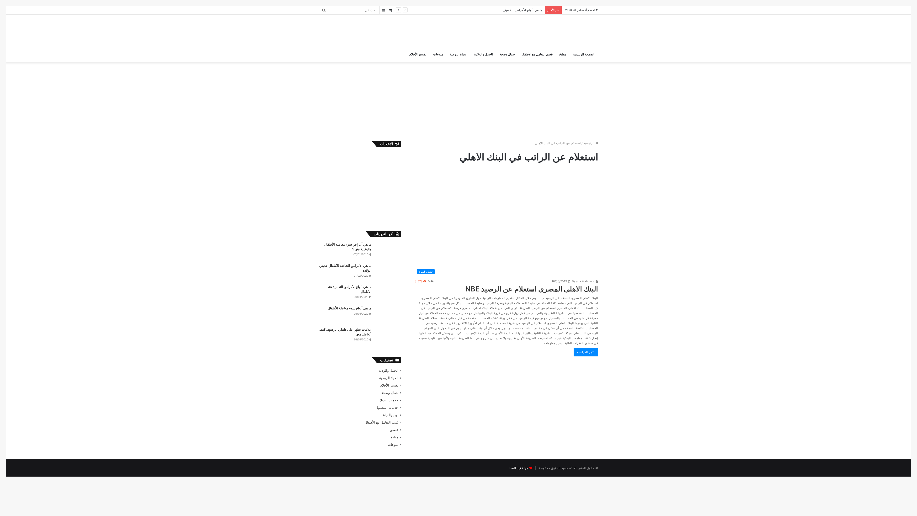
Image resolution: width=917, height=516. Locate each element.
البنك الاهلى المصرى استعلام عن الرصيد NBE (531, 289)
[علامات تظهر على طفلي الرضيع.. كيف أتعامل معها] (388, 336)
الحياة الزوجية (459, 54)
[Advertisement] (411, 30)
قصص (394, 430)
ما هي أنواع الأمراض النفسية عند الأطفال (515, 10)
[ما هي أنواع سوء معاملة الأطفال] (388, 315)
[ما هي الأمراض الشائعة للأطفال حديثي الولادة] (388, 272)
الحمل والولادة (483, 54)
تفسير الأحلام (418, 54)
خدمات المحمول (387, 407)
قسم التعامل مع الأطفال (537, 54)
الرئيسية (589, 143)
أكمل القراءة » (585, 352)
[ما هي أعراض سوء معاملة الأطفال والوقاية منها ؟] (388, 251)
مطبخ (562, 54)
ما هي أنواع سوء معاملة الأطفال (349, 308)
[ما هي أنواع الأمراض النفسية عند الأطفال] (388, 293)
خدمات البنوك (388, 400)
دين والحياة (390, 415)
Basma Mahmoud (584, 281)
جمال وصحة (507, 54)
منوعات (438, 54)
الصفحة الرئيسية (584, 54)
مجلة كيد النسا (518, 468)
